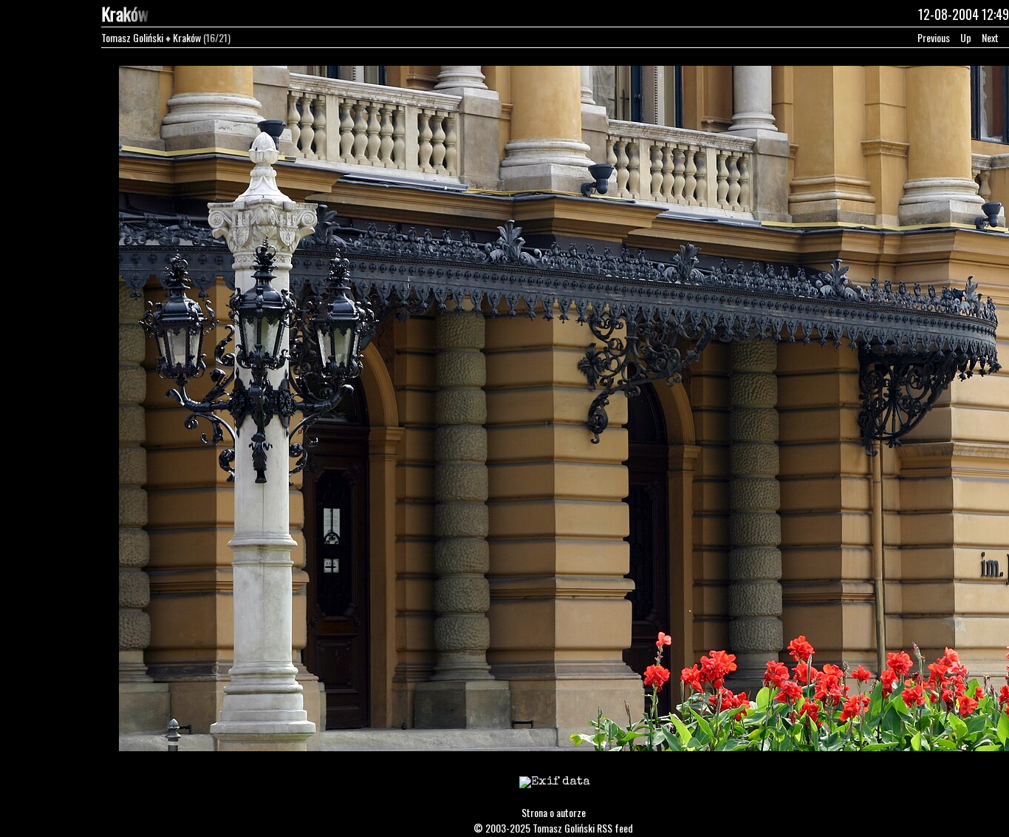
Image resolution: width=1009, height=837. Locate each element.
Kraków (187, 37)
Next (990, 37)
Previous (933, 37)
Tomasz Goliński (132, 37)
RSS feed (615, 828)
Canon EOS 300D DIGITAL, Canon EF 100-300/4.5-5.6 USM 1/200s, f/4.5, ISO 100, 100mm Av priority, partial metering (555, 792)
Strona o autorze (553, 812)
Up (965, 37)
